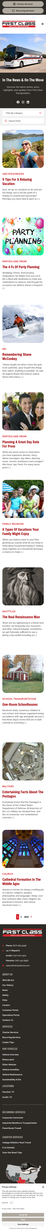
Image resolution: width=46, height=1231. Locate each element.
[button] (43, 24)
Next (26, 916)
